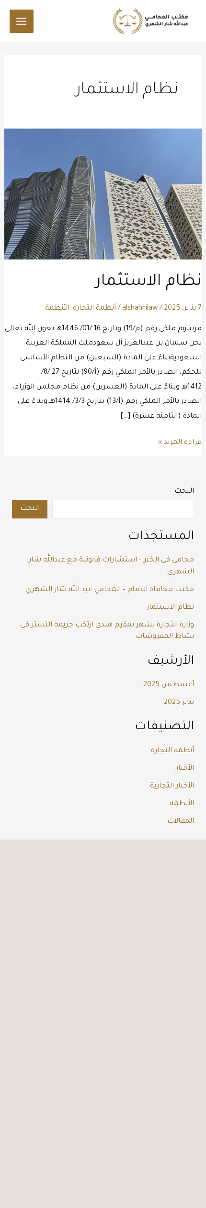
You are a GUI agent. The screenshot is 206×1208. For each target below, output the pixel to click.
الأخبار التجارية (172, 786)
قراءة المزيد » (180, 441)
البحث (184, 491)
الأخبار (185, 769)
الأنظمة (57, 308)
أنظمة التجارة (94, 308)
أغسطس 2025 (168, 685)
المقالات (180, 822)
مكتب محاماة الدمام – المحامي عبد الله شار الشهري (109, 590)
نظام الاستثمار (148, 282)
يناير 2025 (179, 703)
